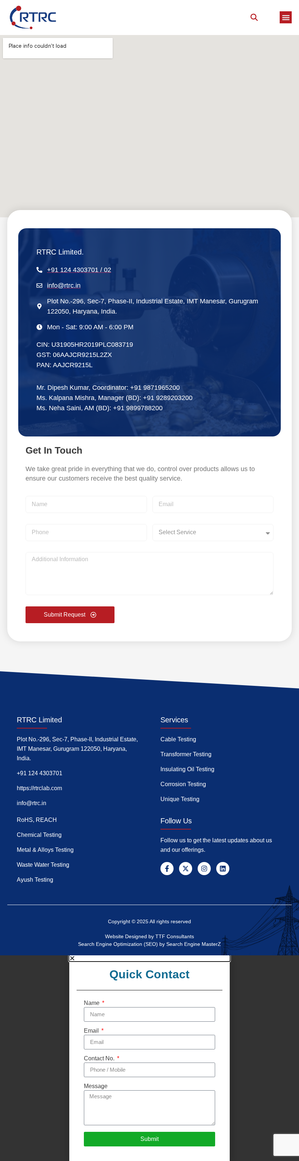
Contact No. (100, 1058)
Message (96, 1086)
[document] (149, 1058)
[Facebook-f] (167, 868)
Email (92, 1031)
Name (92, 1003)
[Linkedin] (222, 868)
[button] (286, 17)
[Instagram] (204, 868)
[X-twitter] (185, 868)
